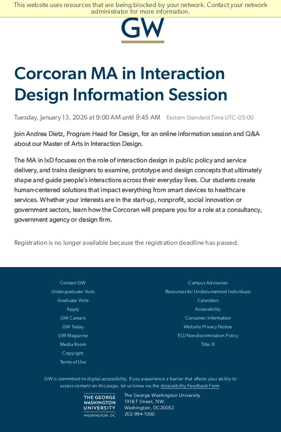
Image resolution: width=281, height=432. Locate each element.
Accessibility (208, 309)
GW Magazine (73, 335)
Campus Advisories (208, 283)
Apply (73, 309)
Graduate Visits (73, 300)
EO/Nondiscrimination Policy (208, 335)
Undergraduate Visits (73, 291)
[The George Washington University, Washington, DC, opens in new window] (140, 27)
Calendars (208, 300)
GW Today (73, 327)
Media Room (73, 344)
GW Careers (73, 318)
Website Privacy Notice (208, 327)
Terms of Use (73, 362)
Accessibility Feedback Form (190, 386)
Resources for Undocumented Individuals (208, 291)
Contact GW (73, 283)
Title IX (208, 344)
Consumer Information (208, 318)
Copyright (72, 353)
